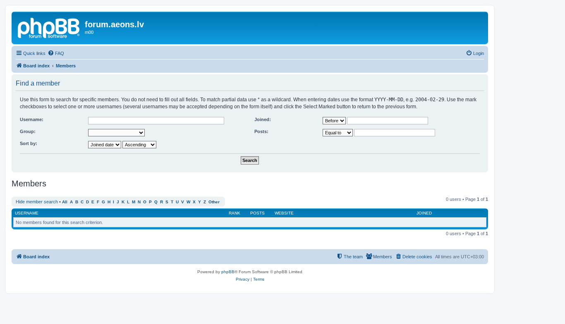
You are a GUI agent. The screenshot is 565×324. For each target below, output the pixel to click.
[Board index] (49, 27)
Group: (28, 131)
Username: (31, 119)
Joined (424, 213)
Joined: (262, 119)
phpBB (228, 271)
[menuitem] (56, 53)
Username (26, 213)
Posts (257, 213)
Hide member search (37, 201)
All (64, 202)
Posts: (261, 131)
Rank (234, 213)
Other (214, 202)
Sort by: (28, 143)
